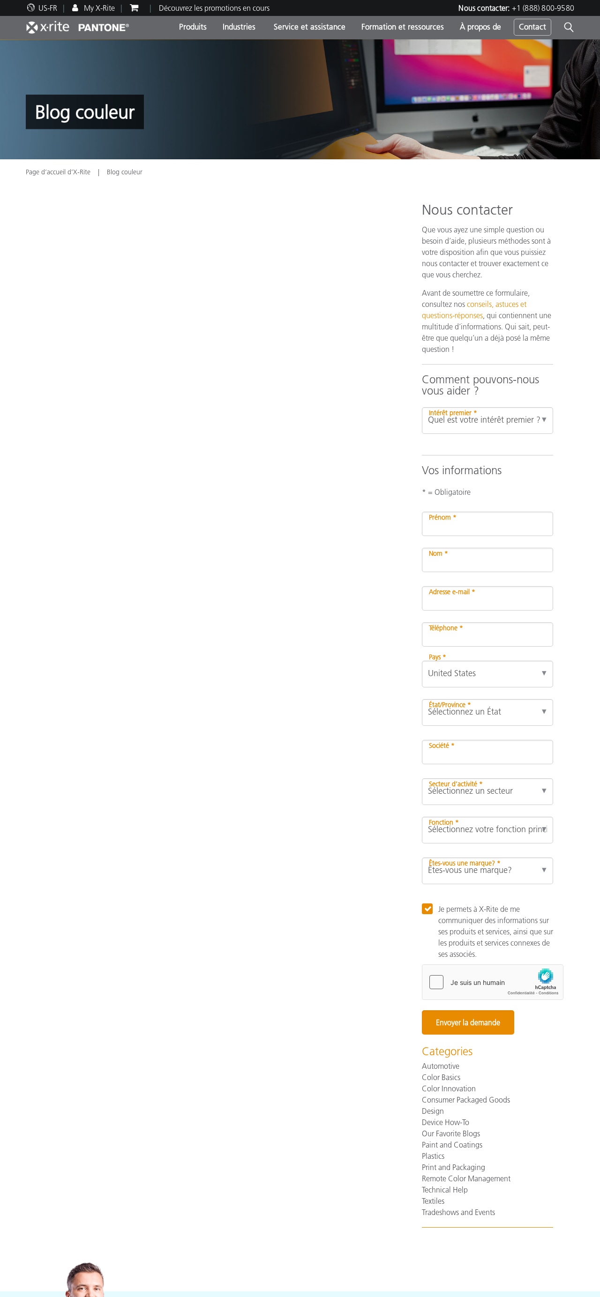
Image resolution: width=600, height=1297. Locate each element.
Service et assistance (308, 26)
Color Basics (441, 1077)
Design (433, 1111)
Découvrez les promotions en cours (214, 8)
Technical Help (445, 1189)
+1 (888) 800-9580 (543, 8)
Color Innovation (449, 1088)
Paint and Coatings (452, 1144)
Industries (239, 26)
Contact (532, 26)
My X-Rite (98, 8)
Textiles (433, 1201)
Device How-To (445, 1122)
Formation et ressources (402, 26)
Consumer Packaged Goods (466, 1099)
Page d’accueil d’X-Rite (59, 172)
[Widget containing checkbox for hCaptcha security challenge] (492, 982)
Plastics (433, 1156)
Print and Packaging (453, 1167)
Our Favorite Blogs (451, 1133)
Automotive (440, 1066)
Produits (193, 26)
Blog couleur (124, 172)
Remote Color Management (466, 1178)
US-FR (47, 8)
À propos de (480, 26)
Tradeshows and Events (458, 1212)
